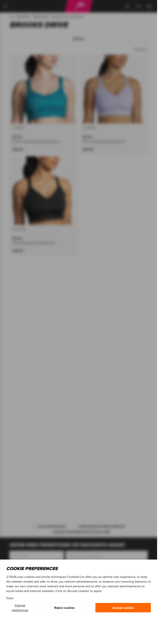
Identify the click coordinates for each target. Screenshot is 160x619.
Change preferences (20, 608)
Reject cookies (64, 607)
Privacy (10, 598)
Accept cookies (123, 607)
